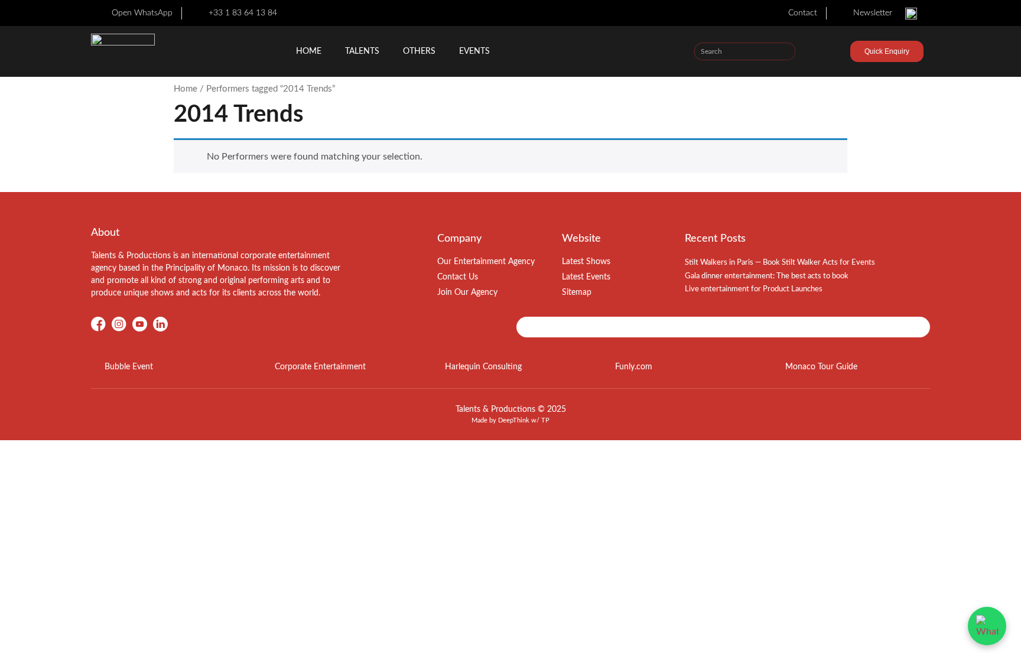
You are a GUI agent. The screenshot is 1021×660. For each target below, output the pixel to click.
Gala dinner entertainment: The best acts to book (766, 276)
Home (308, 51)
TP (545, 420)
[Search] (786, 51)
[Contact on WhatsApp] (987, 626)
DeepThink (513, 420)
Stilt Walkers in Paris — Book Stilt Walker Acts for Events (780, 262)
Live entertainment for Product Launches (753, 289)
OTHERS (419, 51)
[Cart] (829, 53)
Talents (362, 51)
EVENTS (474, 51)
